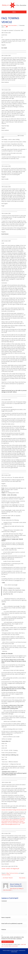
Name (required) (5, 917)
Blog (7, 873)
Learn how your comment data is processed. (13, 945)
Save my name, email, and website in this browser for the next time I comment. (12, 937)
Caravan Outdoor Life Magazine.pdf (10, 868)
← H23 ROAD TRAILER (7, 878)
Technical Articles (13, 873)
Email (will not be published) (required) (11, 923)
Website (3, 929)
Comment (4, 901)
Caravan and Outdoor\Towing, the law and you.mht (13, 810)
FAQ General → (23, 878)
